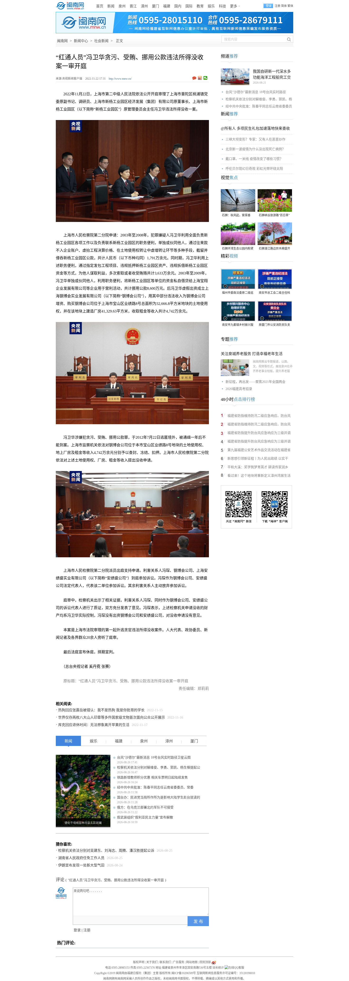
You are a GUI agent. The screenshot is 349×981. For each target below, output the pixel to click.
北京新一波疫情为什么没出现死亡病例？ (255, 149)
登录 (77, 930)
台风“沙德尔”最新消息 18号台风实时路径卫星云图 (154, 757)
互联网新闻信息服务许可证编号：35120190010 (226, 973)
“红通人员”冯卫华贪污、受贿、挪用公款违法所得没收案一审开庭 (116, 880)
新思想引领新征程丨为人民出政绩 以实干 (257, 458)
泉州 (122, 6)
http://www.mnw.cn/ (120, 78)
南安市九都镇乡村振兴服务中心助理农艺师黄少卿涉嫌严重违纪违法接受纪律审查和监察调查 (237, 325)
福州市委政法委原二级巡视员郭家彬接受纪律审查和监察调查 (237, 293)
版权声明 (138, 962)
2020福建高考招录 (239, 389)
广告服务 (178, 962)
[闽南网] (71, 6)
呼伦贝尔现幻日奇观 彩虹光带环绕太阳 (254, 168)
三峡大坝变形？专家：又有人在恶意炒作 (255, 139)
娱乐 (211, 6)
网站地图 (192, 962)
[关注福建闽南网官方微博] (214, 962)
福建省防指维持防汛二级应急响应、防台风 (259, 416)
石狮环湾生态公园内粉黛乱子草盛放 (237, 249)
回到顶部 (205, 962)
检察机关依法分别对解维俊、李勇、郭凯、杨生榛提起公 (158, 767)
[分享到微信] (205, 78)
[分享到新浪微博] (200, 78)
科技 (222, 6)
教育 (200, 6)
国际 (189, 6)
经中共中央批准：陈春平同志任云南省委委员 (259, 106)
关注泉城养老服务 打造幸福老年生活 (252, 354)
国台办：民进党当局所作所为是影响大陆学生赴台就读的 (158, 797)
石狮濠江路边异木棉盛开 (274, 248)
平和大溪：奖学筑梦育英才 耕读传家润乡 (257, 467)
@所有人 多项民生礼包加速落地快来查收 (255, 128)
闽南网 (62, 41)
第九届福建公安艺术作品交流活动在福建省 (259, 450)
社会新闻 (101, 41)
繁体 (290, 6)
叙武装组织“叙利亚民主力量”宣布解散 (145, 817)
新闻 (110, 6)
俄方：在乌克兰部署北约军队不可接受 (145, 807)
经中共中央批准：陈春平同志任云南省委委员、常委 (155, 787)
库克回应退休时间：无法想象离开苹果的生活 (93, 725)
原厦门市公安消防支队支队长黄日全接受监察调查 (274, 325)
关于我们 (152, 962)
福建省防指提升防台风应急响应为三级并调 (259, 433)
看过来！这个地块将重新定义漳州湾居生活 (259, 475)
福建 (166, 6)
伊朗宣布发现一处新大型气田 (81, 865)
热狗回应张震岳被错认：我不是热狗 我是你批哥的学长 (101, 710)
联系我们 (165, 962)
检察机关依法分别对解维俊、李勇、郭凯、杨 (259, 99)
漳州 (144, 6)
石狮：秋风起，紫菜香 (236, 215)
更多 (233, 6)
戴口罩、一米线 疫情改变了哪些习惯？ (254, 159)
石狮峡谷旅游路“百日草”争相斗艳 (274, 216)
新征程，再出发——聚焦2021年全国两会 (255, 382)
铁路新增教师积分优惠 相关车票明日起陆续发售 (152, 777)
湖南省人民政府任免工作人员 (81, 858)
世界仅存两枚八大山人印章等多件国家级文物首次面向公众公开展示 (111, 717)
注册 (277, 6)
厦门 (155, 6)
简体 (284, 6)
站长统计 (218, 967)
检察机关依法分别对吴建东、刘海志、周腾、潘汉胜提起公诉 (106, 850)
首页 (99, 6)
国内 (177, 6)
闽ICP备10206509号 (183, 973)
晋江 (133, 6)
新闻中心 (81, 41)
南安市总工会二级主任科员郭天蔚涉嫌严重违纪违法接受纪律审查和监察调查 (274, 293)
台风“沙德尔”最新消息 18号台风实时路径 (256, 92)
